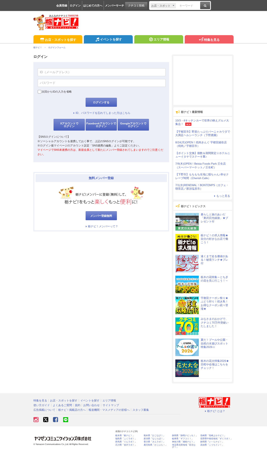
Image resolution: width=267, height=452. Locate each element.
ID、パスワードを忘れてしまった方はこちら (103, 112)
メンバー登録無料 (101, 215)
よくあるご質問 (62, 405)
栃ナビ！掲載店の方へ (72, 409)
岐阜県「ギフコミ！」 (183, 439)
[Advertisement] (202, 80)
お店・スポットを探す (60, 39)
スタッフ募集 (141, 409)
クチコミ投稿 (136, 5)
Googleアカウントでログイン (133, 125)
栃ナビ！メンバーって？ (103, 226)
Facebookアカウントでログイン (101, 125)
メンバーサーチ (114, 5)
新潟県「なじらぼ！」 (154, 439)
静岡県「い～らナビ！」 (212, 442)
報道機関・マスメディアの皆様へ (109, 409)
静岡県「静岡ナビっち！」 (185, 435)
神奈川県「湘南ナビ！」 (184, 442)
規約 (77, 405)
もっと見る (223, 195)
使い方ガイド (41, 405)
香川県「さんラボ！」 (154, 442)
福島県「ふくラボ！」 (126, 439)
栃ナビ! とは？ (216, 411)
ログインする (101, 102)
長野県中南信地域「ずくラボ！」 (216, 439)
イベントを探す (111, 39)
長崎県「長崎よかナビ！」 (213, 435)
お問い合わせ (91, 405)
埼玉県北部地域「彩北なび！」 (184, 446)
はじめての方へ (92, 5)
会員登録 (61, 5)
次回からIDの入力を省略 (57, 91)
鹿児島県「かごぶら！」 (155, 445)
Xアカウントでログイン (69, 125)
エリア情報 (161, 39)
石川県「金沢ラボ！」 (126, 445)
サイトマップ (111, 405)
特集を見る (212, 39)
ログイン (75, 5)
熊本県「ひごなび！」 (154, 435)
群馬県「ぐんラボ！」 (126, 442)
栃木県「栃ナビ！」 (125, 435)
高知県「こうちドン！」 (212, 445)
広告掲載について (44, 409)
